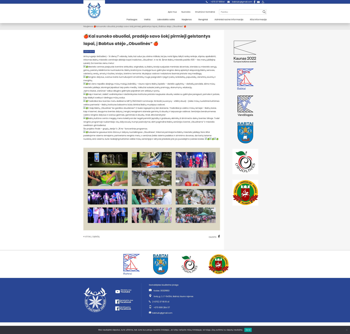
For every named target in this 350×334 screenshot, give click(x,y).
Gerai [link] (248, 330)
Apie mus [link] (172, 12)
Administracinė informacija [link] (229, 19)
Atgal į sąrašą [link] (91, 236)
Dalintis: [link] (213, 237)
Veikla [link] (147, 19)
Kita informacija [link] (258, 19)
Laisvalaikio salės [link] (166, 19)
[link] (215, 2)
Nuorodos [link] (185, 12)
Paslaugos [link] (131, 19)
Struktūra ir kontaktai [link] (205, 12)
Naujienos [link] (187, 19)
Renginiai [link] (203, 19)
